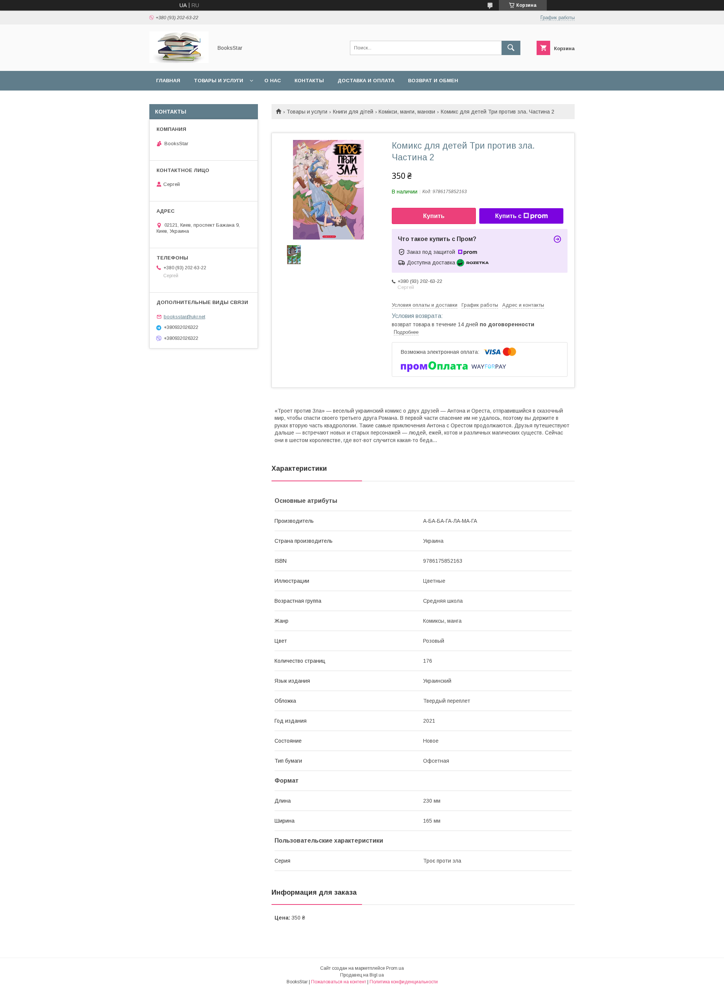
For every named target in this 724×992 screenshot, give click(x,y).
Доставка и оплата (365, 80)
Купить (434, 216)
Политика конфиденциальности (404, 981)
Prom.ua (395, 968)
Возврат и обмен (433, 80)
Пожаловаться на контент (338, 981)
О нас (272, 80)
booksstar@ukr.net (184, 316)
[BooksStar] (179, 61)
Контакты (309, 80)
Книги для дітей (353, 112)
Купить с (508, 216)
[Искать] (511, 48)
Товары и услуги (218, 80)
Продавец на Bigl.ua (362, 975)
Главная (168, 80)
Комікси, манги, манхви (407, 112)
